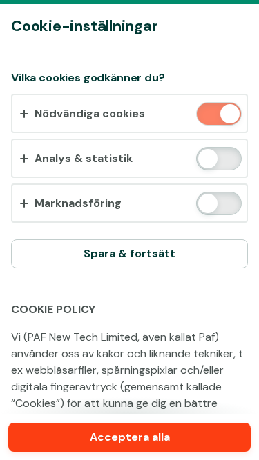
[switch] (228, 114)
